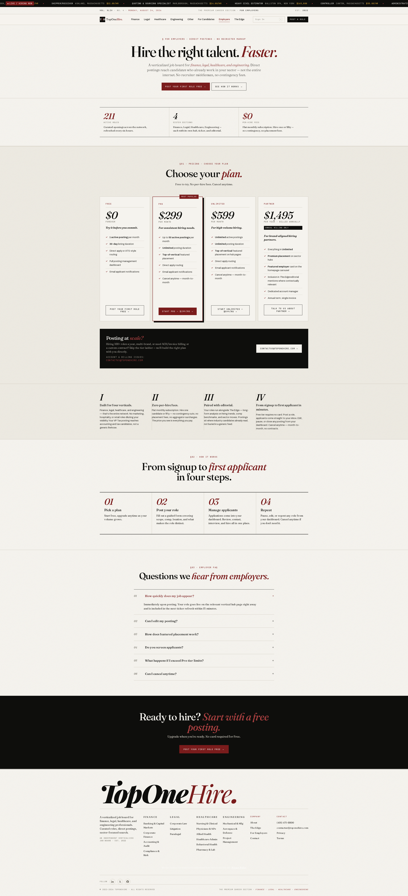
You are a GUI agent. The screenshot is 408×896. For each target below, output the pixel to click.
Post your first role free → (125, 310)
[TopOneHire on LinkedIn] (112, 881)
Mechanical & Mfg (233, 823)
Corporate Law (178, 823)
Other (190, 19)
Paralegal (175, 834)
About (253, 822)
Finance (135, 19)
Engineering (177, 19)
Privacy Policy (239, 867)
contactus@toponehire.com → (279, 348)
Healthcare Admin (206, 839)
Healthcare (160, 19)
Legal (147, 19)
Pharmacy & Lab (205, 849)
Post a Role (298, 19)
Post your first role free (185, 86)
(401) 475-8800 (285, 822)
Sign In (268, 19)
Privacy (281, 832)
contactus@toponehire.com (124, 360)
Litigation (175, 828)
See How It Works (229, 86)
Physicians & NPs (206, 828)
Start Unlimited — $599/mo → (230, 310)
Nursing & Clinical (206, 823)
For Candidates (206, 19)
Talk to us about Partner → (283, 309)
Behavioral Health (206, 844)
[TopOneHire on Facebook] (127, 881)
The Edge (239, 19)
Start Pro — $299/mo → (177, 311)
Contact (254, 838)
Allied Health (203, 834)
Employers (224, 19)
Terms (280, 838)
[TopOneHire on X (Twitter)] (120, 881)
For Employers (258, 832)
